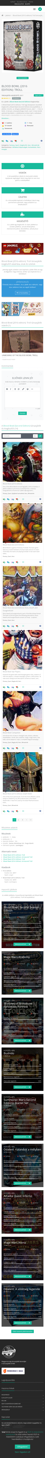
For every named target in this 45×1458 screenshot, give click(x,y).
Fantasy (12, 145)
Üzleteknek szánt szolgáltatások (12, 1406)
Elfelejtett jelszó (7, 1398)
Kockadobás (32, 147)
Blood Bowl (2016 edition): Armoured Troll (17, 857)
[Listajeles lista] (15, 389)
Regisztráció (5, 1394)
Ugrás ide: (38, 95)
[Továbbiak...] (32, 389)
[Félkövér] (7, 389)
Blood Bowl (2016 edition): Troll (14, 855)
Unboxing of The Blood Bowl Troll (20, 355)
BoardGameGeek (22, 2)
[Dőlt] (10, 389)
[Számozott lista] (18, 389)
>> (31, 820)
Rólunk (4, 1400)
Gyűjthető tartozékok (18, 493)
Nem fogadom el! (22, 1452)
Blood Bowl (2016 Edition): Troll (14, 859)
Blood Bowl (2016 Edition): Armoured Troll (17, 861)
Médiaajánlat (6, 1409)
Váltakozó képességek (19, 147)
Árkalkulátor (19, 4)
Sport (17, 145)
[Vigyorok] (27, 389)
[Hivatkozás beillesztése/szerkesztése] (23, 389)
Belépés (27, 4)
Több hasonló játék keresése (22, 1331)
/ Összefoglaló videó (8, 359)
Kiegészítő (23, 145)
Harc (29, 145)
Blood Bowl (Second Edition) (20, 102)
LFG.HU (31, 2)
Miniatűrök (35, 145)
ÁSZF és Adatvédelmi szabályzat (11, 1403)
